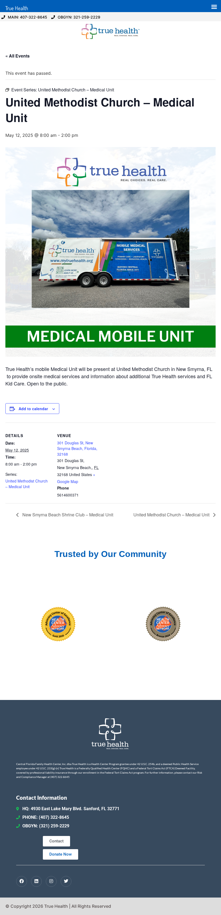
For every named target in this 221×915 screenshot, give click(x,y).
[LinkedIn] (36, 881)
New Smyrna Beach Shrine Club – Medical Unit (67, 515)
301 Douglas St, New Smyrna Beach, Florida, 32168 (77, 448)
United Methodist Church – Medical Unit (26, 483)
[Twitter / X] (66, 881)
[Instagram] (51, 881)
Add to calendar (33, 408)
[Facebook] (21, 881)
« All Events (17, 56)
